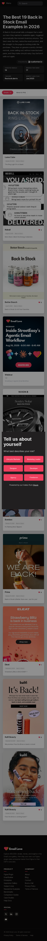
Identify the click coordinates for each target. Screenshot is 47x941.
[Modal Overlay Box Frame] (23, 470)
